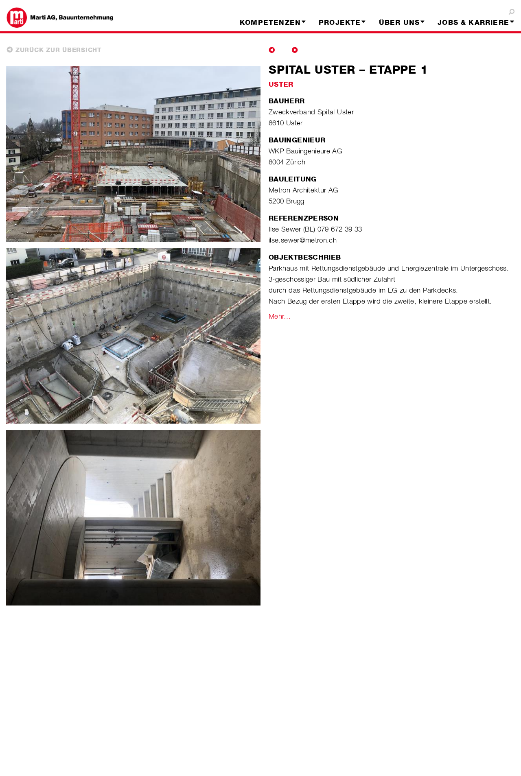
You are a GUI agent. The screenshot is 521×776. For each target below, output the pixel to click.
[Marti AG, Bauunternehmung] (67, 17)
